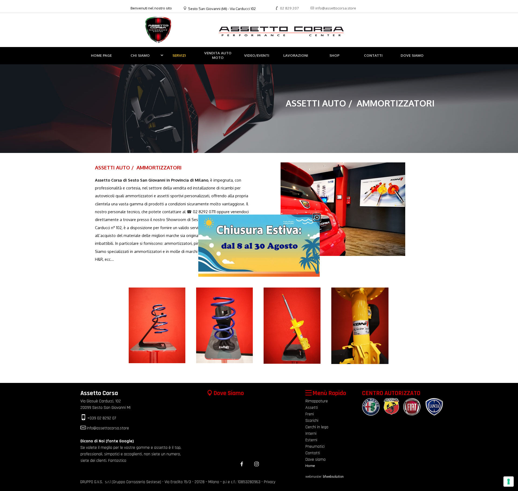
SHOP (334, 55)
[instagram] (256, 464)
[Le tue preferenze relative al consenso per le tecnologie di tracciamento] (508, 481)
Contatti (312, 453)
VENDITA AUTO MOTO (217, 55)
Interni (310, 433)
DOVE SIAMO (412, 55)
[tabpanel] (152, 8)
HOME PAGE (101, 55)
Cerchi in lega (316, 427)
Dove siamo (315, 459)
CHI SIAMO (140, 55)
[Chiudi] (317, 218)
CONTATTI (373, 55)
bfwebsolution (333, 477)
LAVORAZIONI (295, 55)
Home (310, 465)
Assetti (311, 407)
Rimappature (316, 401)
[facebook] (241, 464)
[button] (286, 8)
